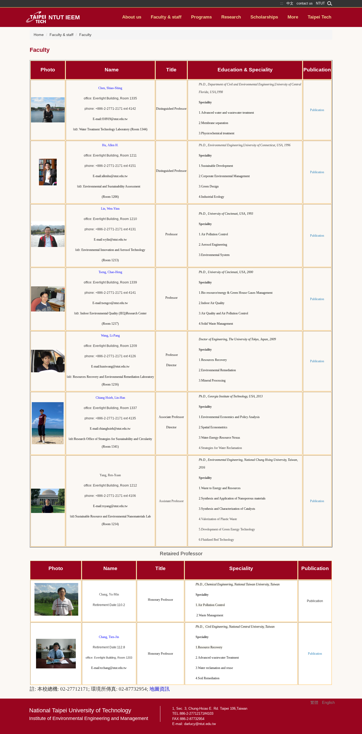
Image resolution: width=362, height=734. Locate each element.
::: (27, 709)
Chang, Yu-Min (109, 594)
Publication (315, 601)
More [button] (293, 17)
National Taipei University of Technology (88, 714)
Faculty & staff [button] (166, 17)
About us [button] (131, 17)
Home (39, 35)
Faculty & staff (61, 35)
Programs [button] (201, 17)
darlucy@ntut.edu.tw (200, 724)
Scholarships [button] (264, 17)
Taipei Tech (319, 17)
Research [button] (231, 17)
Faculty (85, 35)
